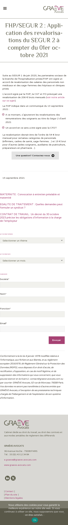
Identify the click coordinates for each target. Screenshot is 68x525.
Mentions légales (14, 498)
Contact (9, 491)
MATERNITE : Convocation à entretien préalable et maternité (30, 196)
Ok (34, 520)
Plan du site (11, 494)
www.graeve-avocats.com (17, 465)
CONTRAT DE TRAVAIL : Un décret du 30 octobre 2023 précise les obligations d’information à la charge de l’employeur (31, 217)
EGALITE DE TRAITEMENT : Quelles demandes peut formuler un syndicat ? (31, 206)
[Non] (64, 513)
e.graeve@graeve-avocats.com (20, 459)
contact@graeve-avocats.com (45, 378)
